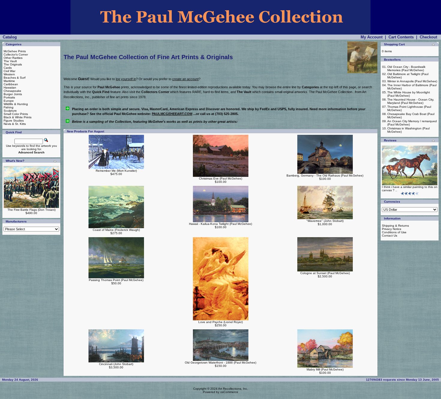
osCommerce (229, 392)
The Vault (10, 61)
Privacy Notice (391, 229)
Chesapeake (12, 90)
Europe (9, 100)
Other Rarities (13, 57)
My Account (371, 37)
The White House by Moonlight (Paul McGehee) (408, 94)
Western (9, 74)
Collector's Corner (16, 54)
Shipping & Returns (395, 225)
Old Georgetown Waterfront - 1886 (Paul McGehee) (220, 362)
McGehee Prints (15, 51)
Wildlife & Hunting (16, 104)
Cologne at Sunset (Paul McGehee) (325, 273)
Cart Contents (401, 37)
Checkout (428, 37)
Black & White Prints (18, 117)
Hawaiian (10, 87)
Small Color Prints (16, 114)
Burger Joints (13, 94)
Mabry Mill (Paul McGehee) (325, 369)
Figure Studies (14, 120)
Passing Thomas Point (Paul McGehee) (116, 280)
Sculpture (10, 110)
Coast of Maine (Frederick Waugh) (116, 229)
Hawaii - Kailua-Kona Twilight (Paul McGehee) (220, 223)
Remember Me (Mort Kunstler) (116, 170)
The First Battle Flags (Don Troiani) (32, 209)
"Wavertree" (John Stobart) (325, 220)
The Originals (13, 64)
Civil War (9, 71)
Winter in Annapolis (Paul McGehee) (412, 81)
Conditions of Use (394, 232)
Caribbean (11, 84)
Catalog (10, 37)
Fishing (9, 107)
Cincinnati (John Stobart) (116, 364)
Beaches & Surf (15, 77)
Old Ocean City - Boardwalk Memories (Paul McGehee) (406, 68)
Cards (8, 67)
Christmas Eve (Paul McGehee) (220, 178)
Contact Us (389, 235)
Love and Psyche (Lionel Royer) (220, 322)
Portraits (9, 97)
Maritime (9, 81)
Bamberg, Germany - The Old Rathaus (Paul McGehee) (324, 175)
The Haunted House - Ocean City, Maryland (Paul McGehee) (410, 101)
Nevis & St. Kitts (15, 123)
